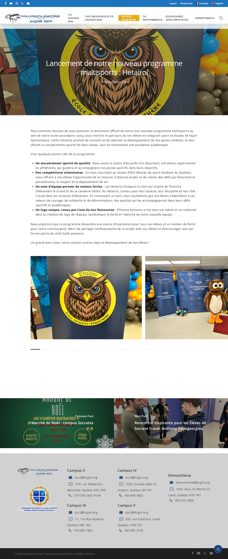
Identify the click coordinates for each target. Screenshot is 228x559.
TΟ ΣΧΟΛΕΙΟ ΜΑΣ (73, 18)
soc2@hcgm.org (85, 477)
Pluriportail (186, 3)
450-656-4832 (133, 495)
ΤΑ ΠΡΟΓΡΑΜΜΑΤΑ (152, 18)
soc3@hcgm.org (85, 512)
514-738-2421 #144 (87, 495)
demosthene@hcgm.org (192, 482)
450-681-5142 (133, 530)
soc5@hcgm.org (136, 512)
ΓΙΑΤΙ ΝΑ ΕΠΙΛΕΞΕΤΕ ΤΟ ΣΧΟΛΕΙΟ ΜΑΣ (99, 18)
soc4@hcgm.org (136, 477)
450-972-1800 (184, 500)
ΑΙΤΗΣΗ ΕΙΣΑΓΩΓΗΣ (129, 18)
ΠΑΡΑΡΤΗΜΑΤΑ (204, 18)
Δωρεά (173, 3)
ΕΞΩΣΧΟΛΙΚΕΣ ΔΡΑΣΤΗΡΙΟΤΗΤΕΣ (177, 18)
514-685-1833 (83, 530)
